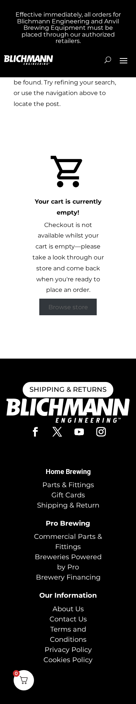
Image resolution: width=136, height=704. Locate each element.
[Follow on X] (57, 432)
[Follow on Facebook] (35, 432)
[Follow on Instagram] (100, 432)
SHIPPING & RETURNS (68, 389)
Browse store (68, 306)
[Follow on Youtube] (79, 432)
